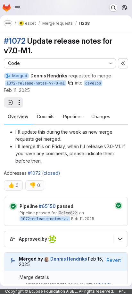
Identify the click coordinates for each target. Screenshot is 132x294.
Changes (100, 116)
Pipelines (73, 116)
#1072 (15, 41)
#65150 (47, 206)
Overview (18, 116)
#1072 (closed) (44, 173)
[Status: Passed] (13, 206)
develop (93, 83)
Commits (45, 116)
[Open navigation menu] (17, 8)
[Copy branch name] (70, 83)
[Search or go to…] (113, 8)
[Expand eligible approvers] (120, 239)
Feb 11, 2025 (17, 90)
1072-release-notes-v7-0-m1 (35, 83)
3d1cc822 (68, 213)
